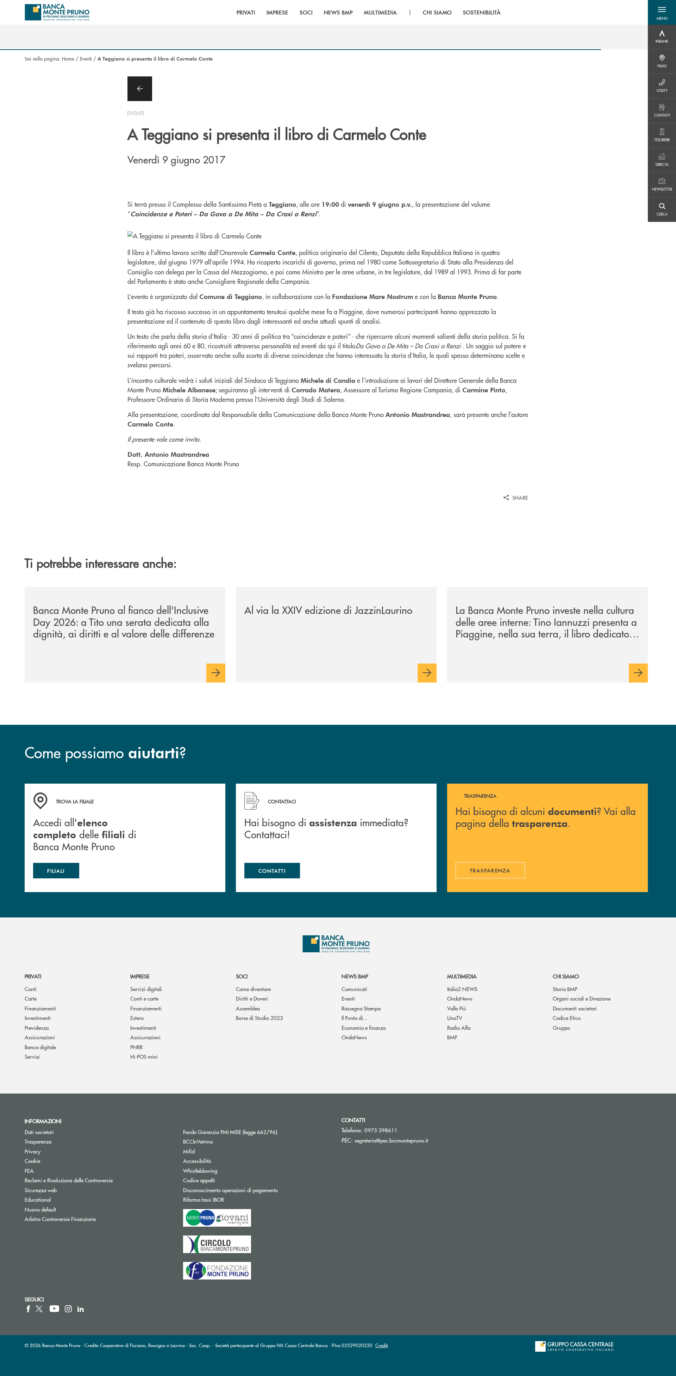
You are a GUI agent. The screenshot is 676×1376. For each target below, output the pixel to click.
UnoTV (454, 1017)
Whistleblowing (200, 1170)
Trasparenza (38, 1141)
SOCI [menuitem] (306, 12)
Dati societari (39, 1131)
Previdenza (37, 1027)
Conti (31, 988)
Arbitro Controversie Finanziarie (87, 1218)
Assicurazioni (40, 1037)
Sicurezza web (41, 1190)
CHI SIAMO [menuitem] (437, 12)
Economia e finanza (364, 1027)
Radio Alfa (458, 1027)
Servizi (32, 1056)
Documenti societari (575, 1008)
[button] (662, 12)
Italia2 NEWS (462, 988)
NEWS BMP (355, 976)
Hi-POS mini (144, 1056)
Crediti (381, 1345)
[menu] (369, 12)
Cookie (32, 1160)
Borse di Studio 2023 (259, 1017)
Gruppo (561, 1027)
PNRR (136, 1047)
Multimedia (462, 976)
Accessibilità (197, 1160)
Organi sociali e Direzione (582, 998)
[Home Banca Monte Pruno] (57, 12)
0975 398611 (381, 1130)
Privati (33, 976)
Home (68, 58)
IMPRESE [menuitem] (277, 12)
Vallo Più (456, 1008)
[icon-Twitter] (40, 1308)
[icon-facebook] (28, 1308)
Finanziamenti (40, 1008)
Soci (242, 976)
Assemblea (248, 1008)
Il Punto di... (354, 1017)
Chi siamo (566, 976)
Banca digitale (40, 1047)
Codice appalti (225, 1180)
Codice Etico (567, 1017)
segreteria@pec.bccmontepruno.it (391, 1140)
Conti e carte (144, 998)
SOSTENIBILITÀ (482, 12)
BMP (452, 1037)
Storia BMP (565, 988)
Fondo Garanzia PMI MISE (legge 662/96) (256, 1131)
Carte (31, 998)
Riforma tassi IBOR (230, 1199)
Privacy (32, 1151)
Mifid (189, 1151)
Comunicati (354, 988)
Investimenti (38, 1017)
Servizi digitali (146, 988)
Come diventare (253, 988)
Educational (38, 1199)
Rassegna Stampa (361, 1008)
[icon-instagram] (68, 1308)
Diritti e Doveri (252, 998)
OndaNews (354, 1037)
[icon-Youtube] (54, 1308)
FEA (29, 1170)
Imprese (140, 976)
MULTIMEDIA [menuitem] (380, 12)
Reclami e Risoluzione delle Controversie (69, 1180)
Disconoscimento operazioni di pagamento (230, 1190)
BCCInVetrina (198, 1141)
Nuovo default (40, 1209)
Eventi (86, 58)
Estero (137, 1017)
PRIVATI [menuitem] (246, 12)
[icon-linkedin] (80, 1308)
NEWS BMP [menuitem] (338, 12)
